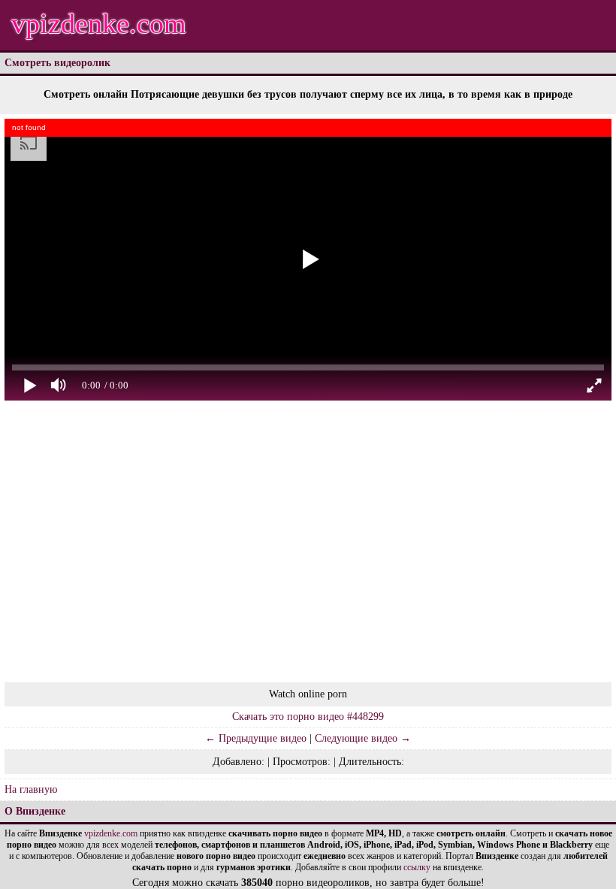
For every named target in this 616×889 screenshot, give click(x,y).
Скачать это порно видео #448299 (308, 716)
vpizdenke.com (98, 23)
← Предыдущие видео (255, 738)
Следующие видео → (363, 738)
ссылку (416, 867)
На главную (31, 789)
